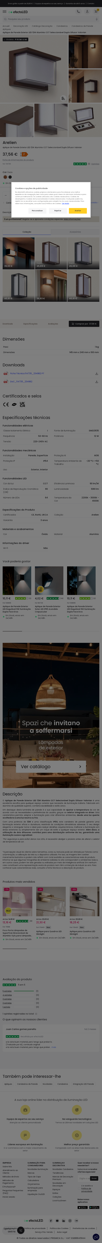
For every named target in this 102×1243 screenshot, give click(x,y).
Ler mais (65, 203)
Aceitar (78, 211)
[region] (51, 200)
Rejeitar (57, 211)
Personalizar (37, 211)
